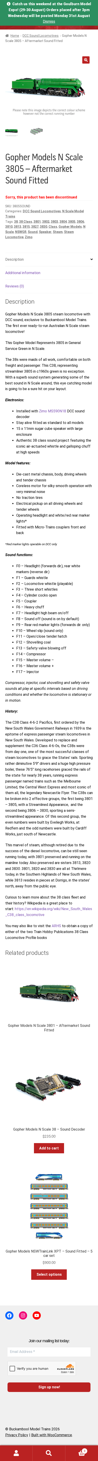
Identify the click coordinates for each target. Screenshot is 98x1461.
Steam (58, 232)
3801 (37, 221)
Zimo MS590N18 (52, 411)
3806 (80, 221)
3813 (17, 226)
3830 (43, 226)
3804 (63, 221)
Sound (33, 232)
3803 (54, 221)
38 (16, 221)
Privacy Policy (16, 1435)
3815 (26, 226)
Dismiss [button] (49, 21)
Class (53, 226)
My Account (16, 1453)
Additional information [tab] (22, 273)
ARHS (56, 926)
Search (49, 1453)
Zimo (29, 237)
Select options (49, 1274)
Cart (75, 1449)
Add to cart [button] (49, 1148)
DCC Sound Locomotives (41, 35)
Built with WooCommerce (51, 1435)
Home (14, 35)
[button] (86, 60)
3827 (35, 226)
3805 (71, 221)
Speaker (45, 232)
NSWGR (20, 232)
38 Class (25, 221)
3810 (9, 226)
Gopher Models (70, 226)
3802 (45, 221)
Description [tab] (14, 259)
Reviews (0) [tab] (14, 286)
